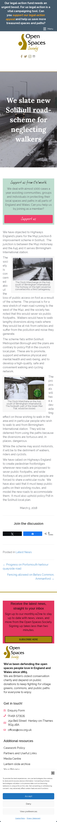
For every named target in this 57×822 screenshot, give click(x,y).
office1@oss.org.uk (20, 730)
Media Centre (12, 758)
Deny (28, 804)
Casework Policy (14, 748)
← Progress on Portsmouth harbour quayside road (25, 566)
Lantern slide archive (17, 764)
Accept (28, 796)
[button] (52, 773)
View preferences (28, 811)
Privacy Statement (33, 818)
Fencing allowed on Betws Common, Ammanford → (30, 576)
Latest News (24, 552)
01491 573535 (16, 715)
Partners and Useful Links (20, 753)
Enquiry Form (16, 710)
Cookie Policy (20, 818)
